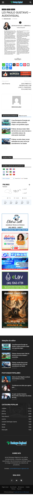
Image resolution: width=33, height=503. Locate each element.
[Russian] (14, 172)
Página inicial (5, 487)
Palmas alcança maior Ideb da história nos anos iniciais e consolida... (20, 355)
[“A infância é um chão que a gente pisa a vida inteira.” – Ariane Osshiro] (6, 388)
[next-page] (6, 148)
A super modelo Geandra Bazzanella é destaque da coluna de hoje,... (21, 395)
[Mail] (16, 480)
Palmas (13, 9)
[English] (11, 169)
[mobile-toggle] (3, 2)
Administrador (7, 18)
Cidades (28, 487)
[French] (14, 169)
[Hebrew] (4, 172)
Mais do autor (23, 115)
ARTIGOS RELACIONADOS (10, 115)
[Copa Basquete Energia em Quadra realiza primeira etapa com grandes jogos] (6, 122)
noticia (8, 9)
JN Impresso (21, 487)
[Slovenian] (7, 174)
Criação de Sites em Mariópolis (21, 492)
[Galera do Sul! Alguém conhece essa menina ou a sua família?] (6, 379)
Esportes (19, 489)
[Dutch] (7, 169)
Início (3, 6)
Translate (25, 178)
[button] (30, 2)
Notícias (13, 489)
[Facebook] (12, 480)
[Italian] (7, 172)
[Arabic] (4, 169)
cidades (8, 6)
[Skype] (21, 480)
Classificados (13, 487)
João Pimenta (6, 83)
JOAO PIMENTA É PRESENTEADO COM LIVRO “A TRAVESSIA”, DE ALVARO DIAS (24, 86)
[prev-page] (3, 148)
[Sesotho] (4, 174)
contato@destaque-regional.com (19, 468)
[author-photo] (16, 104)
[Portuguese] (11, 172)
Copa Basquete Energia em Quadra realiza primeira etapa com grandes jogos (20, 122)
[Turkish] (14, 174)
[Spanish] (11, 174)
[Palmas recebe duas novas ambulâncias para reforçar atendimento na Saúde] (6, 141)
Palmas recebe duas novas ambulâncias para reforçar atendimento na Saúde (20, 141)
